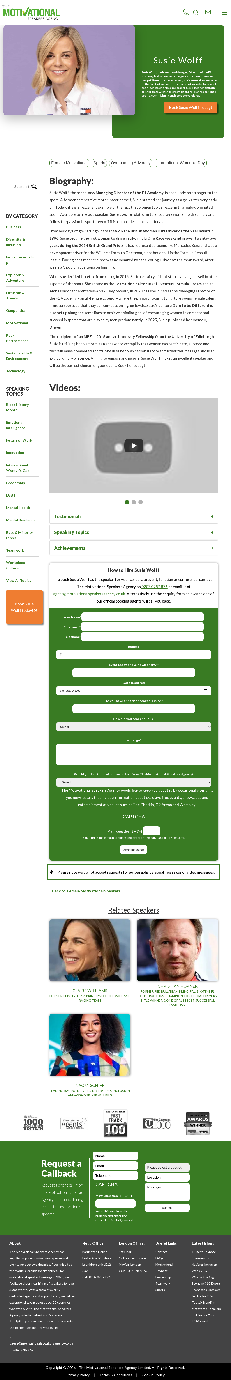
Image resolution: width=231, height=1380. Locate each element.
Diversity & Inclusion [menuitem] (15, 242)
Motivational (164, 1264)
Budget (133, 647)
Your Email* (72, 627)
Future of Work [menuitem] (19, 440)
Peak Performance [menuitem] (17, 338)
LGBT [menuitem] (11, 495)
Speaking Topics (71, 532)
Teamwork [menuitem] (15, 550)
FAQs (159, 1258)
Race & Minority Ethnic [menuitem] (19, 535)
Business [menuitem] (13, 227)
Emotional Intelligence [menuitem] (15, 425)
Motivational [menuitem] (17, 323)
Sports (99, 163)
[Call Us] (186, 12)
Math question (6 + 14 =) (113, 1196)
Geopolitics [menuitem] (15, 310)
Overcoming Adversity (130, 163)
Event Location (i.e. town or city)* (134, 665)
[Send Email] (208, 12)
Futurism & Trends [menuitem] (15, 295)
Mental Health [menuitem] (18, 507)
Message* (134, 740)
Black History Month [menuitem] (17, 407)
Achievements (69, 548)
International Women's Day (180, 163)
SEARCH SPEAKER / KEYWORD (20, 169)
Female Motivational (69, 163)
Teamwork (162, 1283)
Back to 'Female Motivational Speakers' (86, 891)
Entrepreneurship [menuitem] (20, 259)
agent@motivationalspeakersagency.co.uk (89, 593)
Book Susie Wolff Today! (190, 107)
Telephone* (72, 637)
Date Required (134, 683)
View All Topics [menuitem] (18, 580)
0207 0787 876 (154, 586)
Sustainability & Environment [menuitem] (19, 356)
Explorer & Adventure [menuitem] (15, 277)
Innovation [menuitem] (15, 452)
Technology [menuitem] (15, 371)
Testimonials (68, 516)
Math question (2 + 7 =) (124, 831)
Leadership (163, 1277)
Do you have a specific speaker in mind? (134, 701)
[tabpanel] (133, 445)
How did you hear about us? (133, 719)
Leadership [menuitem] (15, 483)
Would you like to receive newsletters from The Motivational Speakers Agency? (133, 774)
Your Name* (72, 617)
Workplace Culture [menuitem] (15, 565)
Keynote (161, 1271)
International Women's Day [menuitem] (17, 467)
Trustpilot (16, 1321)
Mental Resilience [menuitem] (20, 520)
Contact (161, 1252)
